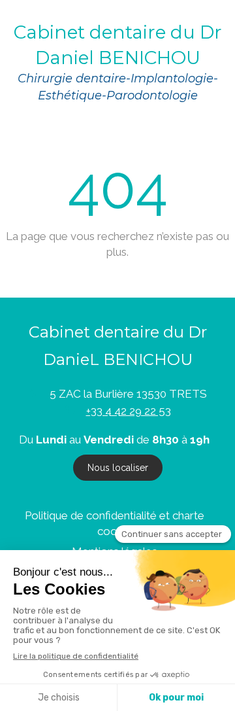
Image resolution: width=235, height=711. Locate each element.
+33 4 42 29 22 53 (128, 410)
